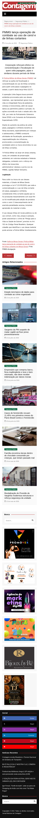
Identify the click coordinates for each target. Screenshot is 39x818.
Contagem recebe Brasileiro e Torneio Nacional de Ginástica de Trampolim (19, 758)
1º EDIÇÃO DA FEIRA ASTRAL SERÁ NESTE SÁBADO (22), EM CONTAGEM (19, 780)
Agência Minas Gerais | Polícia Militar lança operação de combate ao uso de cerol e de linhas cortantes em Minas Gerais (18, 244)
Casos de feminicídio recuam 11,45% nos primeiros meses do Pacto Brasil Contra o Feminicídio (19, 415)
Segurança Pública (26, 43)
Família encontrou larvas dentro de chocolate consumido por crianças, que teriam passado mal (19, 455)
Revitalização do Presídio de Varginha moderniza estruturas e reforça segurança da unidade (18, 495)
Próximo (29, 255)
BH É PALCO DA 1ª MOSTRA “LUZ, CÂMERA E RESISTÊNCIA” (18, 766)
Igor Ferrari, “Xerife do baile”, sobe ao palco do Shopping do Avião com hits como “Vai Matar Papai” (18, 788)
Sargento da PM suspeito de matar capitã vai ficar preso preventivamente (17, 332)
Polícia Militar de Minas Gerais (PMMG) (18, 78)
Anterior (9, 255)
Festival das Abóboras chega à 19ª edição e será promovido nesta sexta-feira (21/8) (18, 773)
